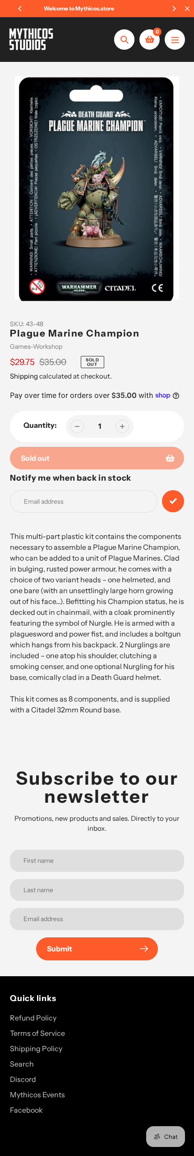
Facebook (26, 1109)
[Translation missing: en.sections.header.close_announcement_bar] (187, 8)
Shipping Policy (36, 1048)
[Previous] (20, 8)
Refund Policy (33, 1017)
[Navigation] (175, 39)
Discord (23, 1079)
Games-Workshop (36, 346)
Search (22, 1063)
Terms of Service (37, 1033)
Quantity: (40, 425)
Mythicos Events (37, 1094)
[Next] (173, 8)
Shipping (24, 376)
